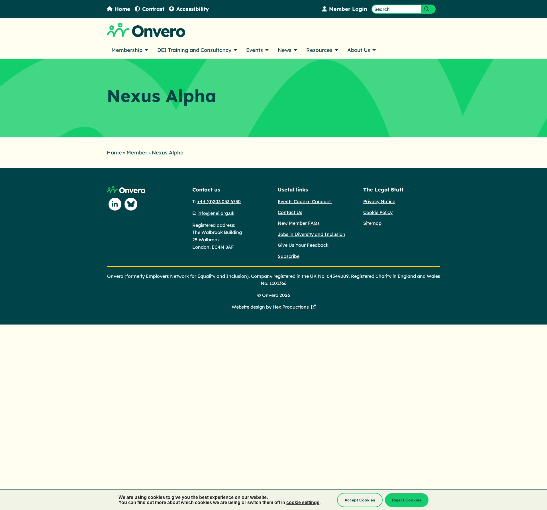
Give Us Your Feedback (303, 245)
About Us (358, 50)
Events (254, 50)
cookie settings (302, 502)
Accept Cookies (359, 500)
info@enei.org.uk (215, 213)
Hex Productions (291, 307)
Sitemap (372, 223)
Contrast (153, 9)
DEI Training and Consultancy (194, 50)
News (284, 50)
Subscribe (288, 256)
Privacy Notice (379, 201)
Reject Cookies (406, 500)
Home (122, 9)
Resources (319, 50)
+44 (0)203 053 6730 (219, 201)
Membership (126, 50)
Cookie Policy (378, 212)
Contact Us (290, 212)
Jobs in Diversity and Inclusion (311, 234)
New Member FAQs (299, 223)
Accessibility (192, 9)
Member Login (348, 9)
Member (136, 152)
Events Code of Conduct (305, 201)
